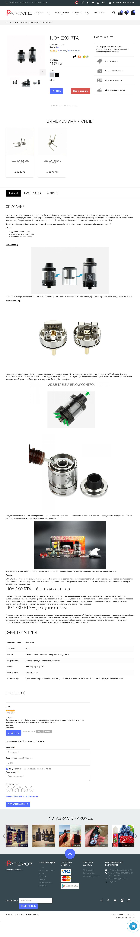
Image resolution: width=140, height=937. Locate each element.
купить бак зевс (97, 596)
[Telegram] (74, 57)
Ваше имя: (10, 747)
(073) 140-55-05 (41, 3)
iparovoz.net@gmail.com (118, 879)
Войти (118, 3)
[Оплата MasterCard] (66, 879)
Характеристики (32, 193)
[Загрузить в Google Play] (70, 886)
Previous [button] (6, 82)
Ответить (13, 733)
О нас (41, 868)
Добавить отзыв (18, 804)
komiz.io (131, 918)
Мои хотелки (72, 106)
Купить (56, 91)
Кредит (42, 874)
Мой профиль (88, 870)
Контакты (43, 886)
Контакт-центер (45, 883)
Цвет (52, 70)
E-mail (19, 758)
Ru (110, 3)
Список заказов (89, 873)
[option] (14, 82)
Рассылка (12, 900)
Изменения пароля (91, 876)
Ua (114, 3)
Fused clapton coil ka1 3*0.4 (52, 162)
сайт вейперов (42, 596)
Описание (13, 193)
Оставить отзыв (74, 51)
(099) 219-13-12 (28, 3)
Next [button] (44, 82)
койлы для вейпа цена (73, 615)
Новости (42, 877)
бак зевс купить (67, 617)
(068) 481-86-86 (15, 3)
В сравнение (58, 106)
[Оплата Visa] (66, 872)
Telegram (112, 882)
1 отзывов (62, 51)
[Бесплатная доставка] (79, 57)
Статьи (42, 880)
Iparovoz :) (15, 914)
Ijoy (57, 47)
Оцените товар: (12, 784)
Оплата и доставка (47, 871)
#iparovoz (82, 818)
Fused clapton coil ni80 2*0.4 (20, 162)
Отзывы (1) (52, 193)
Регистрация (128, 3)
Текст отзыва (12, 772)
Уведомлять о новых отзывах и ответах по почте (30, 769)
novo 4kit (94, 599)
